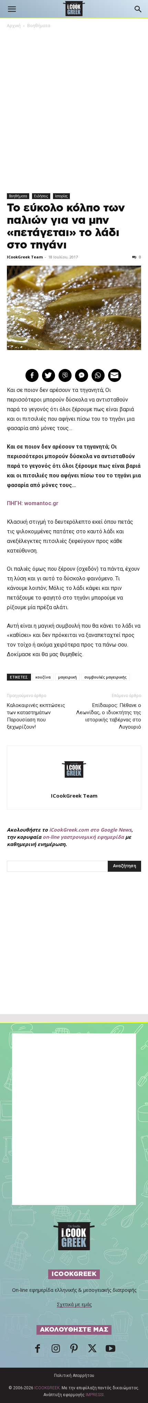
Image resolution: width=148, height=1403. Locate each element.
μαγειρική (67, 677)
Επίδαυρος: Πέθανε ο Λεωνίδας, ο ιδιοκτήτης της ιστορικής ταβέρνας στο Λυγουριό (108, 716)
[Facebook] (37, 1350)
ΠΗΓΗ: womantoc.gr (33, 503)
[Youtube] (110, 1350)
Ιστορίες (61, 196)
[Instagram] (56, 1350)
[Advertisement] (74, 958)
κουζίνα (43, 677)
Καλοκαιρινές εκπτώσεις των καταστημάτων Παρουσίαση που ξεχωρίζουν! (36, 716)
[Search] (138, 9)
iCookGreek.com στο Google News (90, 829)
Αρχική (14, 25)
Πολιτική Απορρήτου (74, 1375)
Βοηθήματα (38, 25)
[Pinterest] (74, 1350)
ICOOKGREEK (47, 1387)
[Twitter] (92, 1350)
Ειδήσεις (41, 196)
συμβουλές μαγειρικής (105, 677)
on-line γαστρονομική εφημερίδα (83, 837)
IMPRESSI (95, 1394)
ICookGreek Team (25, 256)
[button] (12, 9)
